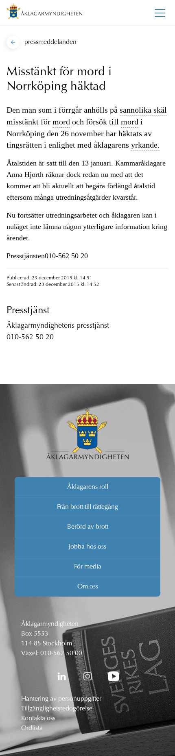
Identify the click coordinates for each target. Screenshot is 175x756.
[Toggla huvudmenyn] (159, 13)
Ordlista (32, 728)
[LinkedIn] (61, 676)
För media (87, 567)
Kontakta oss (38, 718)
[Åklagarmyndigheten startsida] (44, 13)
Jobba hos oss (87, 547)
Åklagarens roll (87, 487)
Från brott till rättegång (87, 507)
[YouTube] (113, 676)
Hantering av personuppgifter (61, 699)
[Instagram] (87, 676)
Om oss (87, 587)
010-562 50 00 (61, 653)
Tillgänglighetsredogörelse (56, 709)
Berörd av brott (87, 527)
